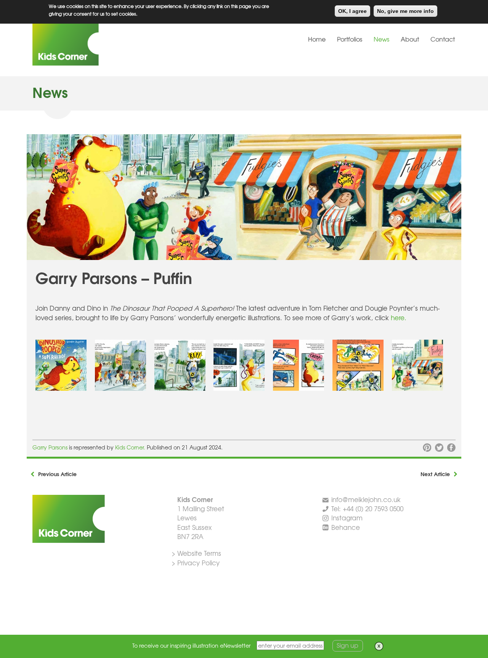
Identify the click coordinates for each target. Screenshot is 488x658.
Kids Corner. (131, 447)
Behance (345, 527)
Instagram (347, 517)
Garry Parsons (49, 447)
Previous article (57, 474)
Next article (435, 474)
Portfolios (349, 38)
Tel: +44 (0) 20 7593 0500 (367, 508)
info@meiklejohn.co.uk (366, 499)
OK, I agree (352, 11)
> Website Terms (196, 553)
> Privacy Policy (196, 562)
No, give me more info (405, 11)
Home (317, 38)
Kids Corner (89, 43)
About (410, 38)
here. (398, 317)
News (381, 38)
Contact (442, 38)
